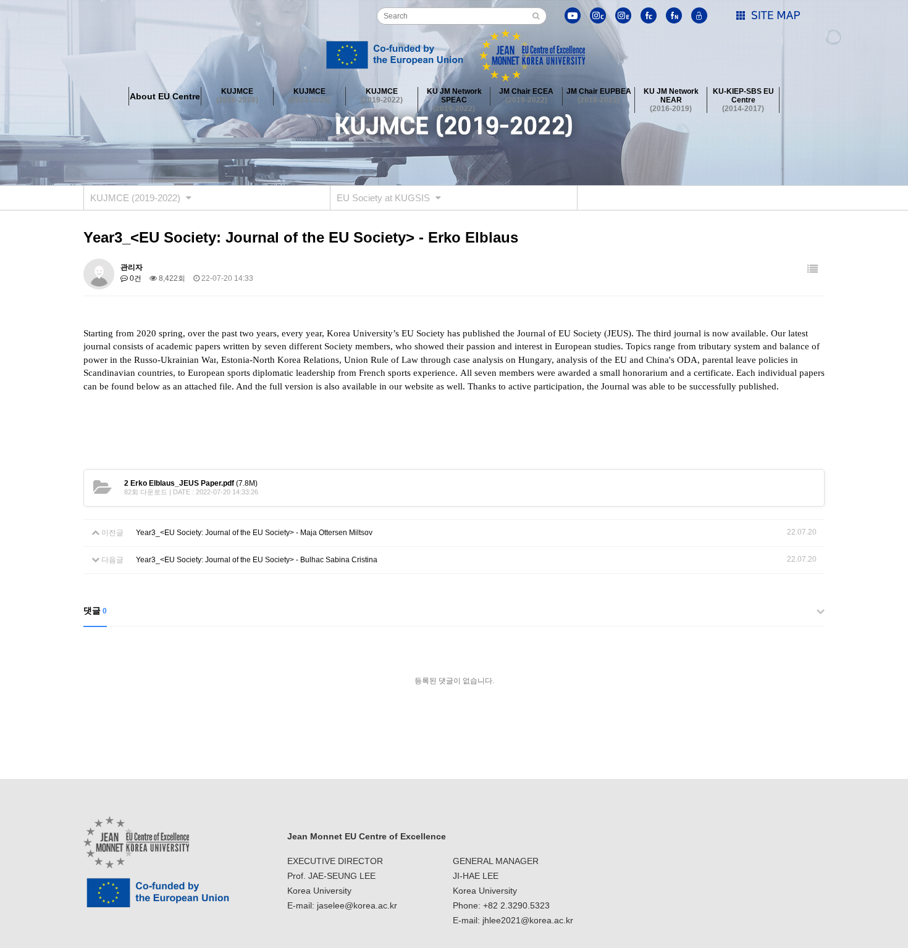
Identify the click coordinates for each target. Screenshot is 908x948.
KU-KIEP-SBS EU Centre (743, 96)
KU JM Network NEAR (671, 96)
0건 (134, 278)
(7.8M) (191, 483)
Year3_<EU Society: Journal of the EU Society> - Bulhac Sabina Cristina (256, 559)
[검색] (536, 16)
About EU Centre (165, 96)
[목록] (812, 269)
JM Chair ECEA (526, 95)
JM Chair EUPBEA (598, 95)
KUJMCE (237, 95)
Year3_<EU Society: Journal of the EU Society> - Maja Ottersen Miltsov (254, 532)
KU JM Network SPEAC (454, 96)
